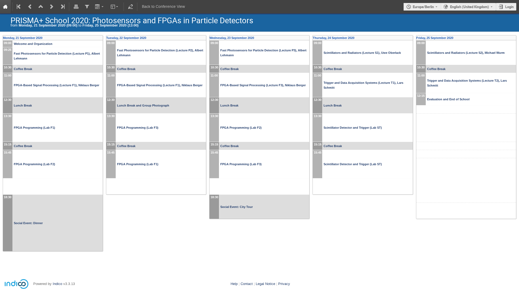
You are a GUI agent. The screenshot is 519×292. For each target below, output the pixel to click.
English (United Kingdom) (469, 6)
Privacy (284, 283)
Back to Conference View (163, 6)
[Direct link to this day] (101, 37)
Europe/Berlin (423, 6)
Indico (57, 283)
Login (509, 6)
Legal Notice (265, 283)
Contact (247, 283)
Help (234, 283)
